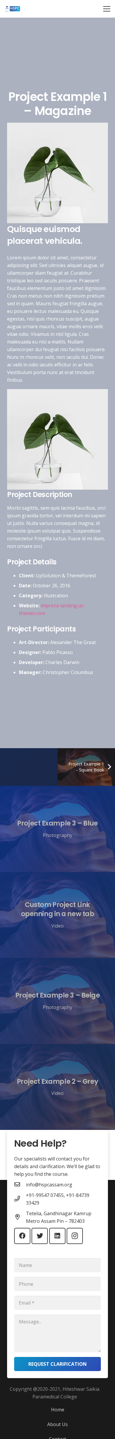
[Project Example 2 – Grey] (57, 1087)
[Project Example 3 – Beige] (57, 1001)
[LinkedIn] (57, 1236)
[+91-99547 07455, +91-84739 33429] (20, 1199)
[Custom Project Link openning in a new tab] (57, 915)
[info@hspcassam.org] (20, 1184)
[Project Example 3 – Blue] (57, 829)
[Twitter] (40, 1236)
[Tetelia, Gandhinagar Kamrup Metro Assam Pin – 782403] (20, 1217)
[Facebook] (22, 1236)
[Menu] (106, 8)
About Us (57, 1424)
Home (57, 1409)
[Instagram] (75, 1236)
